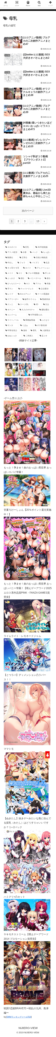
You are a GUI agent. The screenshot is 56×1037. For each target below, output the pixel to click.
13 (37, 221)
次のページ (28, 210)
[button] (50, 559)
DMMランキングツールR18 (19, 1017)
